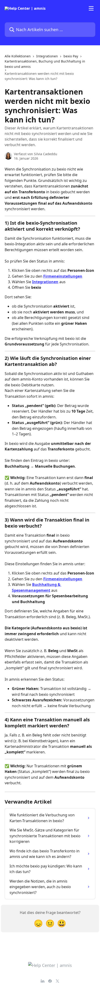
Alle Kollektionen (18, 56)
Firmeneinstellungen (62, 276)
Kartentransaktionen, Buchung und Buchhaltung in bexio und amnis (45, 64)
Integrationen (47, 56)
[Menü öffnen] (91, 8)
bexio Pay (70, 56)
